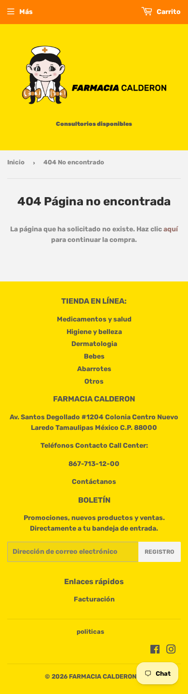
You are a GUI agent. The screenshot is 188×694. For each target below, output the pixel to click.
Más (26, 12)
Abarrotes (94, 369)
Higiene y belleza (94, 332)
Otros (94, 381)
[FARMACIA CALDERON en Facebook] (155, 651)
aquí (170, 229)
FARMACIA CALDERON (102, 676)
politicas (90, 631)
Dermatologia (94, 344)
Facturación (94, 599)
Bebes (94, 356)
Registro (160, 551)
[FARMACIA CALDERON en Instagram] (171, 651)
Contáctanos (94, 482)
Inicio (16, 162)
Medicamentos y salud (94, 319)
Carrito (168, 12)
